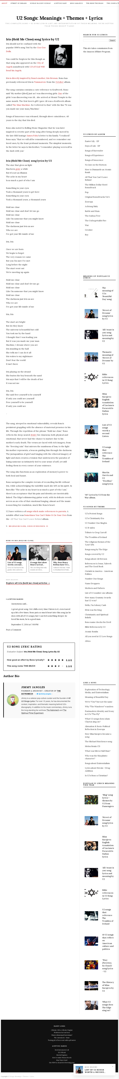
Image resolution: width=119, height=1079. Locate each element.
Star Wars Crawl (61, 1060)
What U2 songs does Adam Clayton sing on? (97, 720)
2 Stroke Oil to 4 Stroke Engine (62, 1030)
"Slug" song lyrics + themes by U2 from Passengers (108, 801)
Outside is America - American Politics (99, 572)
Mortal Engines (61, 1055)
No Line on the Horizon (96, 164)
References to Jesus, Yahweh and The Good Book (98, 565)
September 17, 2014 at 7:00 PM (24, 624)
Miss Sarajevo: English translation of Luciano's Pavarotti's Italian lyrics (108, 404)
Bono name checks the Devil (98, 622)
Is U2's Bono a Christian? (96, 775)
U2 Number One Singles (96, 523)
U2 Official (62, 1052)
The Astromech (52, 710)
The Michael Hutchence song (98, 741)
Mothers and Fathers (95, 588)
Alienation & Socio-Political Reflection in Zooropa (97, 727)
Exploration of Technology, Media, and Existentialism (97, 691)
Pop (86, 192)
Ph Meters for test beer (62, 1032)
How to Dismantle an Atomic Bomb (98, 171)
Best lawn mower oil (62, 1050)
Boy (86, 234)
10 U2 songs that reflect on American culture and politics (108, 941)
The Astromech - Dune (62, 1038)
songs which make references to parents (46, 511)
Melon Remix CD (92, 746)
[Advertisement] (100, 93)
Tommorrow (40, 82)
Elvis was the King (93, 610)
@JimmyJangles (45, 694)
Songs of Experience (94, 155)
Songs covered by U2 (94, 554)
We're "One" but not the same (98, 701)
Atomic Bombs (91, 631)
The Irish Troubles (94, 3)
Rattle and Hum (92, 211)
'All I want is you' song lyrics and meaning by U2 (108, 335)
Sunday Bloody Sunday (40, 3)
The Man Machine (21, 105)
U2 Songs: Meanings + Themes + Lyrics (60, 18)
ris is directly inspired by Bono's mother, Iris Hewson (32, 78)
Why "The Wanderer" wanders (99, 706)
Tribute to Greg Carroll (95, 532)
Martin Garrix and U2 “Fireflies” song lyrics (107, 478)
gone (18, 169)
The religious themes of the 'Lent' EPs (97, 543)
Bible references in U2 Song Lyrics (107, 378)
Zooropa (89, 201)
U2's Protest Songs (93, 513)
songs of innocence (36, 526)
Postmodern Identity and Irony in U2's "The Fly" (99, 712)
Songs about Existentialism (97, 763)
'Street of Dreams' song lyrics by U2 (107, 314)
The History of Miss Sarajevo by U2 (108, 986)
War (87, 225)
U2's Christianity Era (94, 518)
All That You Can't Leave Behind (26, 519)
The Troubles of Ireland (96, 537)
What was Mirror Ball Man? (97, 751)
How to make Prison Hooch (61, 1057)
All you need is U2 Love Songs (98, 636)
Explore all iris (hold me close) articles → (28, 583)
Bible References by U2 (95, 627)
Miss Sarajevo (76, 3)
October (60, 82)
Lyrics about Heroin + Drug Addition (97, 769)
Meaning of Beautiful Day (96, 697)
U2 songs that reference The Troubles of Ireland (107, 454)
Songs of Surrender (94, 150)
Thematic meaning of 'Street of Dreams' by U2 (107, 358)
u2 (47, 526)
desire (34, 435)
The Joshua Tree (92, 216)
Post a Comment (13, 629)
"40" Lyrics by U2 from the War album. (97, 496)
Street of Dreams (19, 3)
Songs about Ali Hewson (96, 559)
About (4, 3)
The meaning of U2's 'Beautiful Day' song (107, 294)
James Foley (32, 135)
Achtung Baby (60, 3)
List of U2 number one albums (98, 593)
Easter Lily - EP (92, 141)
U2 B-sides (90, 528)
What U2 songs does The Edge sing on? (107, 1006)
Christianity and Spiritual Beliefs (96, 616)
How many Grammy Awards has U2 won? (98, 599)
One (60, 93)
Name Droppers (92, 583)
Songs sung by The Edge (96, 549)
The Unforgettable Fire (95, 220)
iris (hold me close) (17, 526)
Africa (87, 641)
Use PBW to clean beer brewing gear (61, 1063)
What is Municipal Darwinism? (61, 1035)
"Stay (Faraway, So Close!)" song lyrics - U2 (107, 966)
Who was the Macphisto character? (96, 757)
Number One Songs (94, 578)
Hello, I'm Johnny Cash (95, 605)
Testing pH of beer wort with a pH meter (62, 1040)
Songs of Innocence (94, 160)
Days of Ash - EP (92, 146)
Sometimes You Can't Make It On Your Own (45, 515)
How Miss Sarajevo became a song (98, 735)
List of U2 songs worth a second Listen (107, 431)
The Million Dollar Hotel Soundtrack (96, 186)
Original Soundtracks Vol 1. (97, 197)
